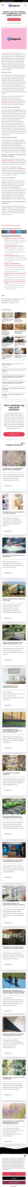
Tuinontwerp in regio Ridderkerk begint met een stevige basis (13, 389)
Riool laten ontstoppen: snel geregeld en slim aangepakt (12, 395)
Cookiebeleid (13, 1186)
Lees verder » (5, 367)
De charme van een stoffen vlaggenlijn (11, 773)
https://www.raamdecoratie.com (10, 225)
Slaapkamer (5, 302)
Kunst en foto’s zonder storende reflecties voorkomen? (7, 344)
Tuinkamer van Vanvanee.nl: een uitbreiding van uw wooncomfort (13, 947)
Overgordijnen (21, 168)
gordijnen (16, 299)
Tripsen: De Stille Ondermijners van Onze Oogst (14, 599)
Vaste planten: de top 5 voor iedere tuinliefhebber (14, 1078)
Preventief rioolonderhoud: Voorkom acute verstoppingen (5, 332)
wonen (17, 302)
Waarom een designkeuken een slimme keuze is (19, 320)
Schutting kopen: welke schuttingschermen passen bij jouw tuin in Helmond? (12, 731)
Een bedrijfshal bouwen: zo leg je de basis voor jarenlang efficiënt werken (7, 357)
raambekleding (6, 300)
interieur (22, 299)
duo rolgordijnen (17, 110)
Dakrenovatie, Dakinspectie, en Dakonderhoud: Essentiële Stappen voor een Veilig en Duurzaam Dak (14, 992)
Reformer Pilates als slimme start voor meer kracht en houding (12, 364)
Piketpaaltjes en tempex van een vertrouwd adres (7, 320)
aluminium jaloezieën (7, 160)
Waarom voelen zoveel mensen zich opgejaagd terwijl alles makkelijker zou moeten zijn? (13, 376)
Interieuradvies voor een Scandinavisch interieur (10, 686)
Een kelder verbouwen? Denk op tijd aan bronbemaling (20, 332)
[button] (25, 1156)
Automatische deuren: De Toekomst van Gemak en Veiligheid (14, 904)
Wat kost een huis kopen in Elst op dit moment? (13, 556)
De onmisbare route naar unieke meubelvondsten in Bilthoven (13, 860)
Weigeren (14, 1178)
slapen (12, 302)
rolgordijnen (15, 300)
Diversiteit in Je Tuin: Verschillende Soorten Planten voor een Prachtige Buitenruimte (13, 1122)
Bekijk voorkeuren (14, 1182)
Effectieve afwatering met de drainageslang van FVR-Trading (13, 817)
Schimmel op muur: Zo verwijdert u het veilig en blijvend (14, 512)
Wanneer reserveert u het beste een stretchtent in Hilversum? (14, 370)
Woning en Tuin (14, 19)
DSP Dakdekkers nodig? (11, 255)
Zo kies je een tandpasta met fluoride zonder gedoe (20, 356)
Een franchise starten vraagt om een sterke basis (20, 344)
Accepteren (14, 1174)
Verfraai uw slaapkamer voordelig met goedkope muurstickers (13, 1034)
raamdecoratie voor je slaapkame (12, 102)
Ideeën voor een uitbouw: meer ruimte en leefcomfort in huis (13, 643)
